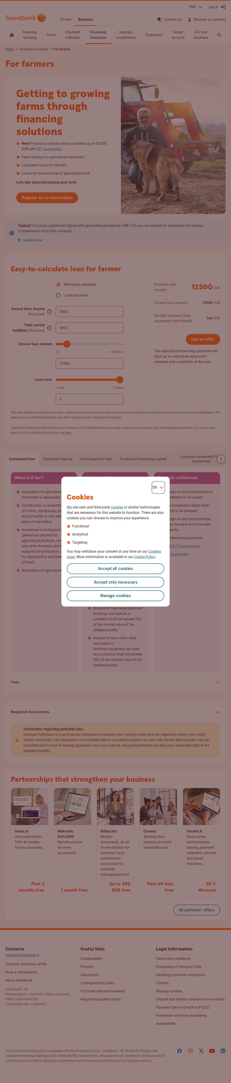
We (69, 507)
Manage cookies (115, 596)
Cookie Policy (144, 557)
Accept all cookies (115, 569)
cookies (117, 507)
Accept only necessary (115, 582)
